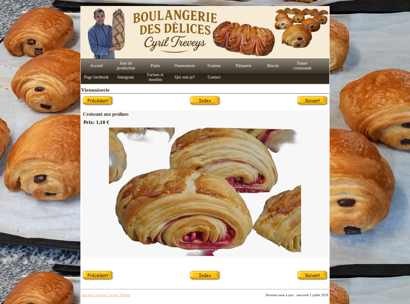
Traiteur (214, 65)
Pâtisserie (244, 65)
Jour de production (126, 65)
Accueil (96, 65)
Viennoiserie (184, 65)
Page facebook (96, 77)
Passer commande (302, 65)
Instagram (125, 77)
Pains (155, 65)
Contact (214, 77)
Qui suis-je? (185, 77)
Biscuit (273, 65)
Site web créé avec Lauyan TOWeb (106, 295)
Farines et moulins (155, 77)
